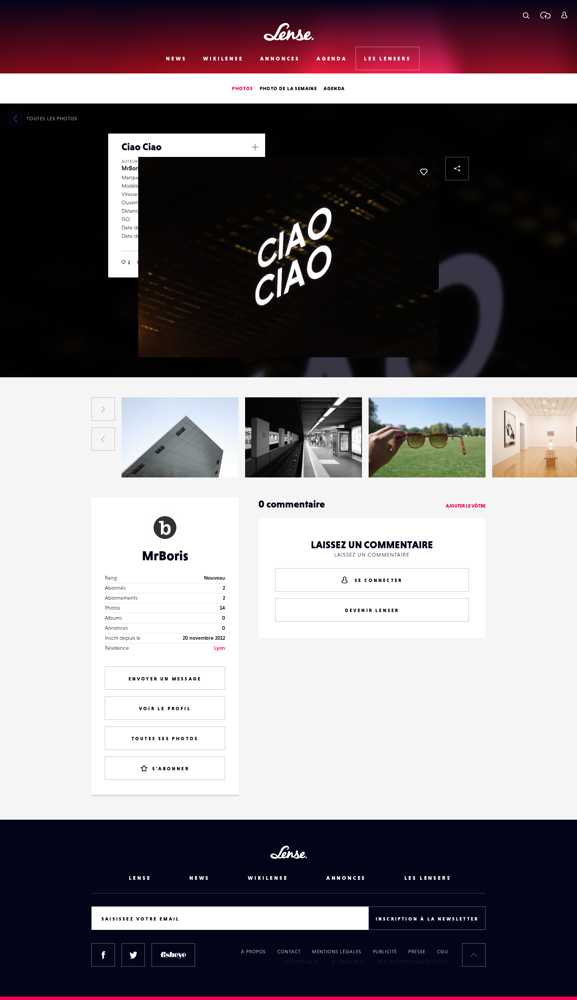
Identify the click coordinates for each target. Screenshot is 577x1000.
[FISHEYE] (173, 955)
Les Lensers (387, 58)
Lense (140, 878)
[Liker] (423, 172)
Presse (416, 951)
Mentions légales (336, 951)
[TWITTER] (133, 955)
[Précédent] (103, 439)
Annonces (280, 58)
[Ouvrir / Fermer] (255, 147)
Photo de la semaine (288, 88)
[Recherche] (526, 15)
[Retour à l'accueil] (289, 32)
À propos (253, 951)
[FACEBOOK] (103, 955)
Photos (242, 88)
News (176, 58)
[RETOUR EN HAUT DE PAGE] (474, 955)
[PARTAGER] (457, 168)
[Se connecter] (564, 15)
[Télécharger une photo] (545, 15)
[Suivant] (103, 409)
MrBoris (131, 168)
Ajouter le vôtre (466, 506)
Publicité (385, 951)
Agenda (332, 58)
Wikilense (223, 58)
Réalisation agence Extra (412, 961)
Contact (289, 951)
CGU (442, 951)
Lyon (219, 648)
